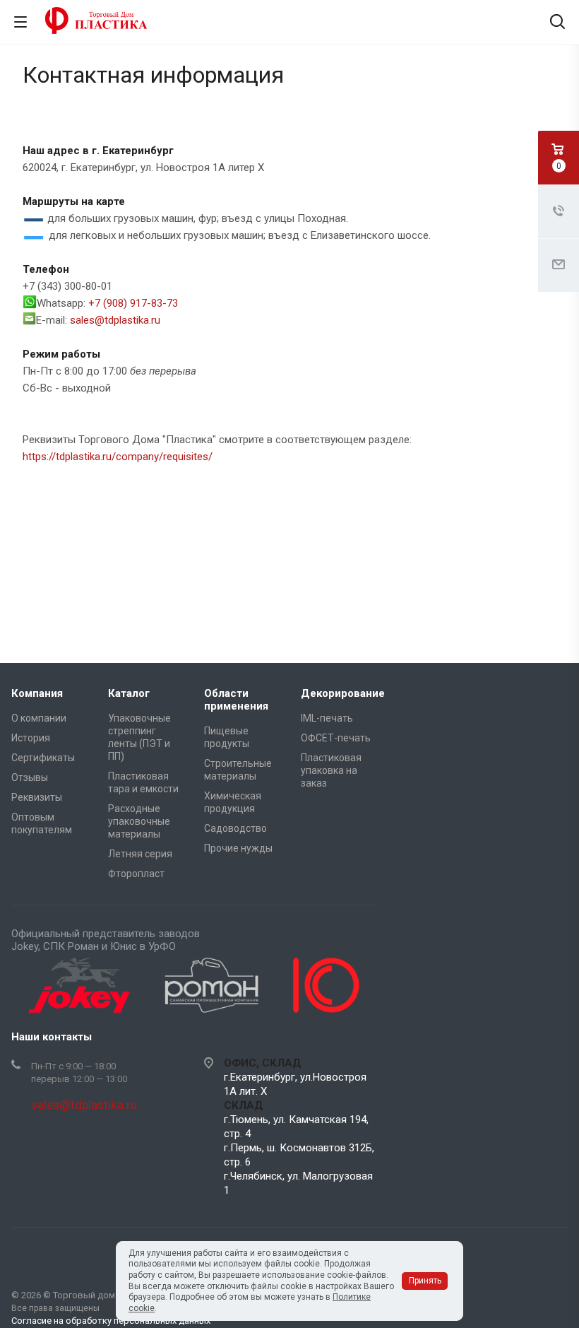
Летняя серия (140, 853)
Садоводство (235, 828)
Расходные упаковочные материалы (139, 821)
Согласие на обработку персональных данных (110, 1320)
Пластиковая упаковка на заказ (331, 770)
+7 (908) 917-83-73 (133, 303)
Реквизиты (36, 797)
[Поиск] (557, 23)
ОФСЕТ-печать (336, 738)
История (30, 738)
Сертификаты (43, 757)
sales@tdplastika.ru (115, 320)
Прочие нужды (238, 848)
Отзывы (29, 777)
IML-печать (327, 718)
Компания (37, 693)
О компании (38, 718)
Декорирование (343, 693)
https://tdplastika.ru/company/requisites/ (118, 456)
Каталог (129, 693)
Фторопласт (136, 873)
